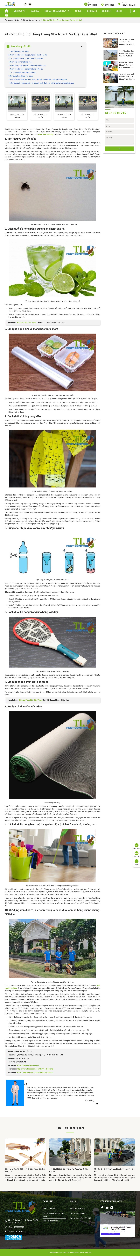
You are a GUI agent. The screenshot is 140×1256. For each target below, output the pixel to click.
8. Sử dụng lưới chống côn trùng (21, 76)
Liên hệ (119, 11)
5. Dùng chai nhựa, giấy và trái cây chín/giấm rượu (27, 65)
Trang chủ (8, 20)
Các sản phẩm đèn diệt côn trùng (53, 1214)
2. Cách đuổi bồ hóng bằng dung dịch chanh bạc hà (28, 55)
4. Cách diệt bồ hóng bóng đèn (20, 62)
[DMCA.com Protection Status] (13, 1237)
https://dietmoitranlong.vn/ (27, 1065)
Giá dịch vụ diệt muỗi (40, 116)
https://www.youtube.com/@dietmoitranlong (35, 1072)
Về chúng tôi (19, 11)
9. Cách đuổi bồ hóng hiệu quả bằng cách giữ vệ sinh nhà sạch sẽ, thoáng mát (38, 79)
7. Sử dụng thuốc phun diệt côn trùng (22, 72)
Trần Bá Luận (90, 1101)
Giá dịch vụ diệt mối (77, 1208)
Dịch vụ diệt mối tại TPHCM (80, 1218)
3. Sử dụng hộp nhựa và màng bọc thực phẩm (26, 58)
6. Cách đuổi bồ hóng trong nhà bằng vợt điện (26, 69)
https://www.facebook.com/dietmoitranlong (35, 1069)
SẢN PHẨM (35, 11)
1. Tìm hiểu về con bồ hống (19, 51)
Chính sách (92, 11)
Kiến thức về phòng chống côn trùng (26, 20)
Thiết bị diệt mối (49, 1208)
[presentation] (5, 1160)
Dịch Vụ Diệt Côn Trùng (26, 322)
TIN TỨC (78, 11)
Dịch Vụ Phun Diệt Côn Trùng (30, 700)
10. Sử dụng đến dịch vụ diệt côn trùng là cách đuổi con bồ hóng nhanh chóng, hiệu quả (41, 83)
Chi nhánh (106, 11)
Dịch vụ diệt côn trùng (17, 116)
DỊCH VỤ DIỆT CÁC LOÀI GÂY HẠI (57, 11)
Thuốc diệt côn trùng (50, 1221)
